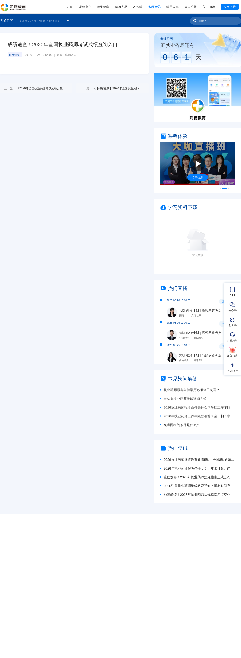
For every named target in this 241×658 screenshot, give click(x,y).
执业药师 (39, 20)
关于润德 (209, 6)
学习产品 (121, 6)
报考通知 (54, 20)
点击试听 (198, 177)
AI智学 (137, 6)
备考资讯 (154, 6)
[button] (197, 97)
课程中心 (85, 6)
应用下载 (230, 6)
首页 (70, 6)
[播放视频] (197, 163)
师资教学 (103, 6)
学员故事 (172, 6)
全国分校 (191, 6)
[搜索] (195, 20)
